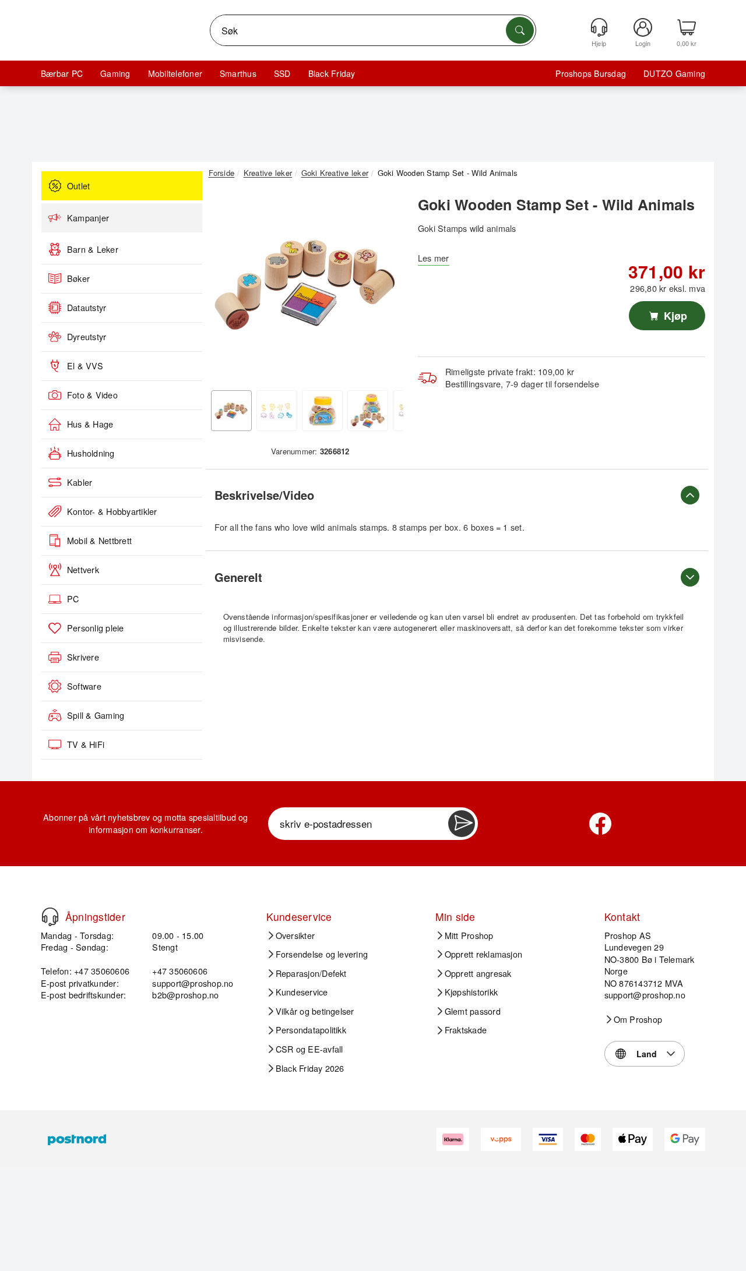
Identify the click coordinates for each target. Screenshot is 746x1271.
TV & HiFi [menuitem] (85, 744)
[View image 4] (367, 410)
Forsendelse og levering (322, 954)
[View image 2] (276, 410)
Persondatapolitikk (311, 1030)
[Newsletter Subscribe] (461, 823)
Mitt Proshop (469, 935)
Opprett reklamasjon (484, 954)
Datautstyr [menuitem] (86, 307)
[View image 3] (322, 410)
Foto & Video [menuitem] (92, 395)
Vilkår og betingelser (315, 1011)
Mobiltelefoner (175, 73)
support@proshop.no (192, 983)
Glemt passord (473, 1011)
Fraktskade (466, 1030)
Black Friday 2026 (310, 1068)
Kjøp (674, 315)
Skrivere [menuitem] (83, 657)
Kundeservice (302, 992)
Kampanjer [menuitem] (88, 218)
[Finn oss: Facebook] (600, 823)
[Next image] (385, 287)
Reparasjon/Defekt (311, 973)
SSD (282, 73)
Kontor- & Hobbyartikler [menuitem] (112, 511)
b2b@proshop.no (185, 994)
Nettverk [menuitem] (83, 570)
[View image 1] (231, 410)
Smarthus (238, 73)
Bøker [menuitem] (78, 278)
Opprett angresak (478, 973)
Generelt (238, 577)
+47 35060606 (179, 971)
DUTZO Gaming (674, 73)
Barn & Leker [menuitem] (92, 249)
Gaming (115, 73)
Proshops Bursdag (590, 73)
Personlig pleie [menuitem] (95, 628)
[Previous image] (226, 287)
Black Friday (332, 73)
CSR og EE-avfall (309, 1049)
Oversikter (295, 935)
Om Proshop (638, 1019)
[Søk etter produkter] (520, 30)
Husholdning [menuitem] (91, 453)
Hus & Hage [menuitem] (90, 424)
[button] (306, 284)
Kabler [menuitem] (79, 482)
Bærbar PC (62, 73)
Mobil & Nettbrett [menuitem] (99, 540)
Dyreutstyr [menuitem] (86, 337)
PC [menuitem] (73, 599)
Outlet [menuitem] (78, 186)
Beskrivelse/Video (264, 494)
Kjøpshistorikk (471, 992)
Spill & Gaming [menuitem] (95, 715)
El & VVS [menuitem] (85, 366)
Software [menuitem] (84, 686)
